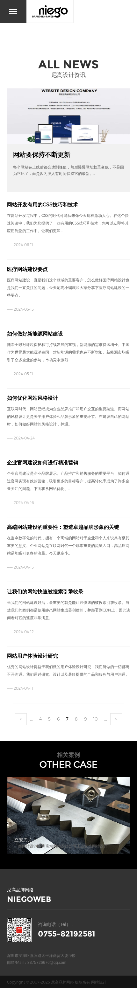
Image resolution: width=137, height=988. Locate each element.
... (31, 719)
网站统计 (98, 982)
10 (95, 719)
